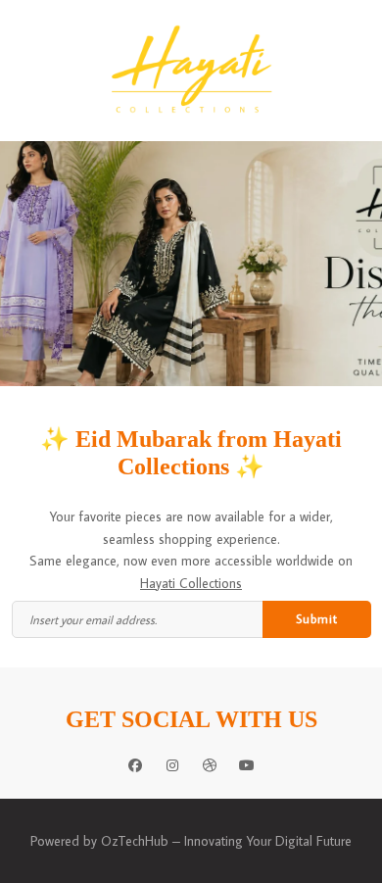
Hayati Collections (191, 583)
